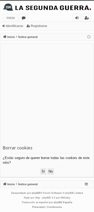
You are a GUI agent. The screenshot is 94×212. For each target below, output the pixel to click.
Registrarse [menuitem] (88, 18)
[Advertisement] (47, 95)
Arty (37, 197)
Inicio (11, 17)
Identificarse (14, 26)
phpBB (36, 192)
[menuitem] (38, 207)
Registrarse (39, 26)
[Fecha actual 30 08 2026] (89, 37)
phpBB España (63, 202)
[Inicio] (47, 7)
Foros (25, 18)
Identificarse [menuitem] (78, 18)
